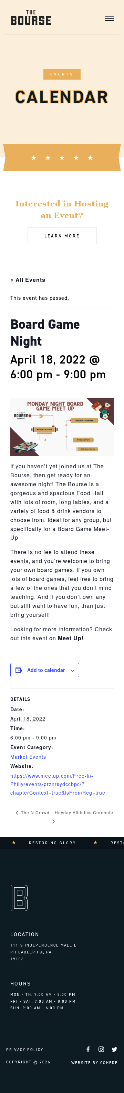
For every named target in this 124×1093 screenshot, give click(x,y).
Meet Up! (71, 638)
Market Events (28, 756)
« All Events (27, 280)
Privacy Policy (24, 1049)
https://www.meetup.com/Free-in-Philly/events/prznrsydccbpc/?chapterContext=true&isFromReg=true (57, 784)
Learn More (62, 236)
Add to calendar (46, 669)
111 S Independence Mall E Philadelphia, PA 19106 (43, 952)
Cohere (109, 1062)
